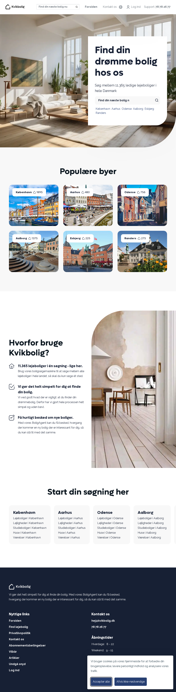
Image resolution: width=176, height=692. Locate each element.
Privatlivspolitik (19, 633)
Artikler (14, 657)
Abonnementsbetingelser (27, 645)
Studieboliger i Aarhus (72, 527)
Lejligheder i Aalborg (151, 523)
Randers (101, 113)
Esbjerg (149, 108)
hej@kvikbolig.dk (103, 620)
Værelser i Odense (108, 537)
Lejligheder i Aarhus (70, 523)
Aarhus (116, 108)
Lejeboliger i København (28, 518)
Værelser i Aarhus (69, 537)
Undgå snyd (17, 664)
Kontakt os (110, 6)
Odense (127, 108)
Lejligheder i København (28, 523)
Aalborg (138, 108)
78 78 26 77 (98, 627)
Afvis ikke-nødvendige (131, 681)
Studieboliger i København (29, 527)
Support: (157, 6)
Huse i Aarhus (66, 532)
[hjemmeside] (20, 586)
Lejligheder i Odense (110, 523)
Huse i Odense (106, 532)
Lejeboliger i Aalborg (151, 518)
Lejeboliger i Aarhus (70, 518)
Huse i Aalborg (147, 532)
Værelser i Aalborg (149, 537)
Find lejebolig (18, 627)
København (103, 108)
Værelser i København (27, 537)
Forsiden (91, 6)
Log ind (136, 6)
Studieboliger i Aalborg (152, 527)
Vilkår (13, 651)
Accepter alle (101, 681)
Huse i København (24, 532)
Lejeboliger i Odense (110, 518)
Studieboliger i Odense (111, 527)
